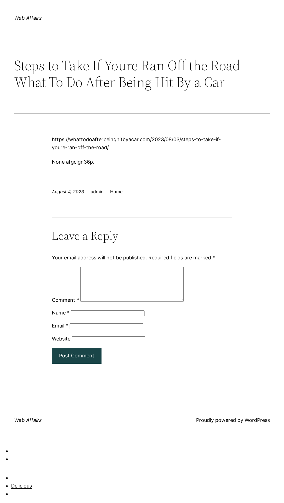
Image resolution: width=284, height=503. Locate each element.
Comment (65, 300)
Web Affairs (28, 18)
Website (61, 339)
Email (60, 326)
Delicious (21, 486)
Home (116, 191)
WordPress (257, 420)
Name (61, 313)
